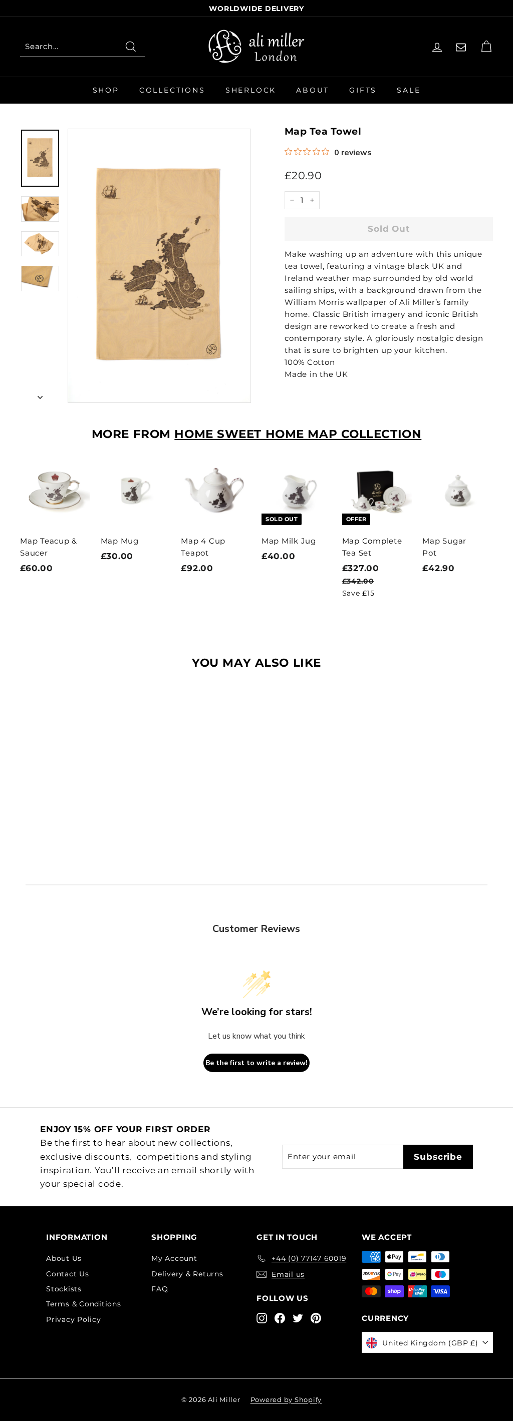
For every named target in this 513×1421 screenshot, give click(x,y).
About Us (64, 1258)
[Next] (40, 394)
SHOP (106, 90)
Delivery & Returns (187, 1273)
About (312, 90)
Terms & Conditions (83, 1303)
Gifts (363, 90)
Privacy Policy (73, 1319)
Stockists (64, 1288)
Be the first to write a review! (256, 1063)
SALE (408, 90)
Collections (172, 90)
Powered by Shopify (286, 1399)
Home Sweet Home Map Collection (297, 434)
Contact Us (67, 1273)
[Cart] (486, 47)
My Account (174, 1258)
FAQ (159, 1288)
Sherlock (250, 90)
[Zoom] (159, 265)
